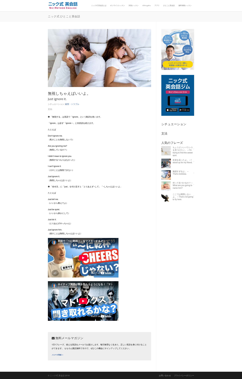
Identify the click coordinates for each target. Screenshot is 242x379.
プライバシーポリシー (184, 375)
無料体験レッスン (185, 5)
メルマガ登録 (57, 355)
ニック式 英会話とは (98, 5)
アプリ (157, 5)
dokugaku (146, 5)
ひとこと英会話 (169, 5)
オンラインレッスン (117, 5)
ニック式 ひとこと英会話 (64, 16)
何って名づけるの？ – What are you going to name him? (182, 185)
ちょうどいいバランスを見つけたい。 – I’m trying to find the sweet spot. (183, 151)
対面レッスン (134, 5)
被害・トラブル (72, 104)
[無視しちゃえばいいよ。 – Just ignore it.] (99, 58)
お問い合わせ (165, 375)
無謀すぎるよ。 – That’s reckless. (180, 172)
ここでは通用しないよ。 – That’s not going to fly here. (183, 197)
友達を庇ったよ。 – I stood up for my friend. (182, 161)
